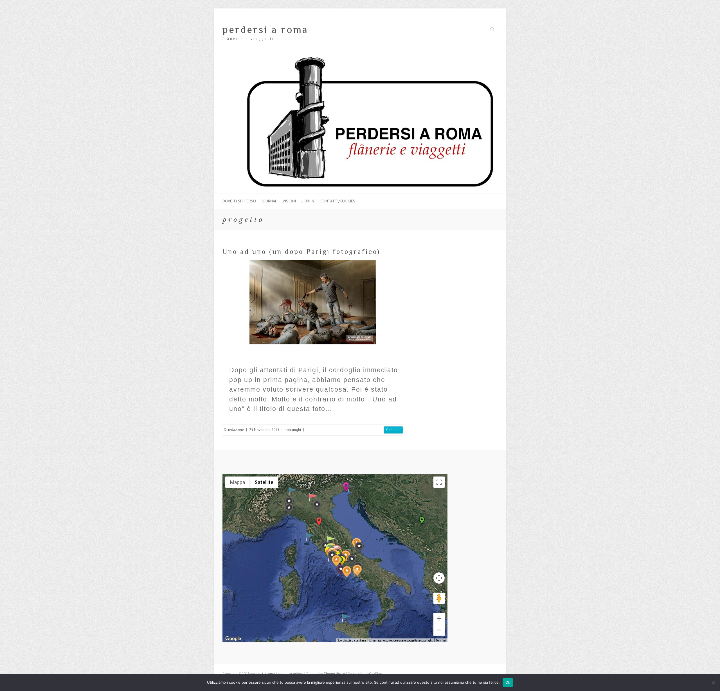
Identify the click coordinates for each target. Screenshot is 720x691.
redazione (236, 429)
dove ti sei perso (239, 201)
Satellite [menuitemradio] (264, 482)
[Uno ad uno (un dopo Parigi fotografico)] (312, 302)
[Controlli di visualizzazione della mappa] (439, 578)
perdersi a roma (265, 29)
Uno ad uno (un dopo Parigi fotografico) (301, 251)
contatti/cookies (337, 201)
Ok (507, 682)
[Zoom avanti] (439, 618)
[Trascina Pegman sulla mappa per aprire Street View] (439, 598)
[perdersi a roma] (360, 58)
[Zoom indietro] (439, 630)
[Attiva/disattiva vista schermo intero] (439, 482)
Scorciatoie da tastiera (352, 640)
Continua (393, 429)
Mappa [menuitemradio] (237, 482)
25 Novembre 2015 (264, 429)
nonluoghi (293, 429)
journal (269, 201)
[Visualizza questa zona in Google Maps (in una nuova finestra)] (233, 638)
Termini (441, 640)
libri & (308, 201)
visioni (289, 201)
